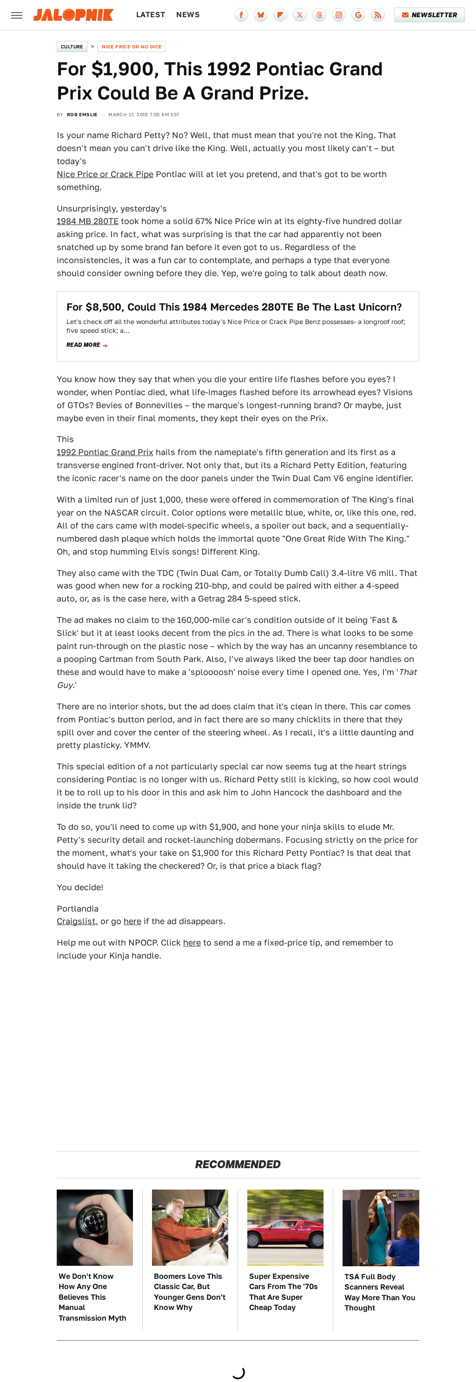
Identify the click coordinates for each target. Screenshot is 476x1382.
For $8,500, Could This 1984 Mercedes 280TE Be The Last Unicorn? (234, 307)
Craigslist (76, 921)
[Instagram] (339, 15)
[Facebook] (241, 15)
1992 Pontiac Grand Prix (105, 452)
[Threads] (319, 15)
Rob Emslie (82, 114)
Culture (72, 46)
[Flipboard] (280, 15)
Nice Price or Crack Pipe (105, 174)
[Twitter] (300, 15)
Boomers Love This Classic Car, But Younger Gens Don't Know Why (189, 1292)
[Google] (358, 15)
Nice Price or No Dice (131, 46)
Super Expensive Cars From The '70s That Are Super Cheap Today (283, 1292)
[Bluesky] (261, 15)
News (188, 14)
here (132, 921)
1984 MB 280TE (88, 221)
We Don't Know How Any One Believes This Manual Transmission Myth (92, 1297)
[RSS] (378, 15)
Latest (150, 14)
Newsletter (434, 15)
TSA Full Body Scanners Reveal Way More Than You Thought (380, 1292)
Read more (83, 345)
